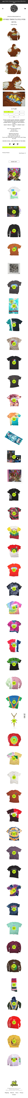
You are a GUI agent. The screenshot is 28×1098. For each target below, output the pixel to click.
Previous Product (5, 152)
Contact (14, 1094)
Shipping (7, 1092)
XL (19, 114)
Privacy (21, 1092)
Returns (12, 1092)
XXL (14, 116)
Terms (16, 1092)
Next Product (21, 153)
